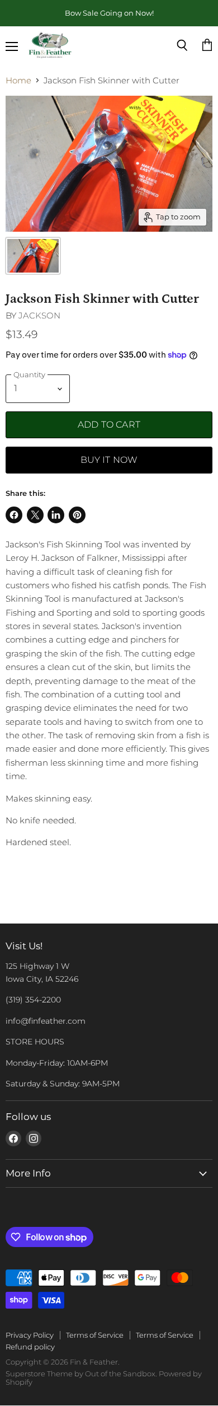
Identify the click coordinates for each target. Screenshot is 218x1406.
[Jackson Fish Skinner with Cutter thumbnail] (33, 256)
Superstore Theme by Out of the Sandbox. (81, 1373)
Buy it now (109, 459)
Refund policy (30, 1346)
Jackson (39, 315)
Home (18, 80)
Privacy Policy (30, 1334)
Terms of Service (95, 1334)
